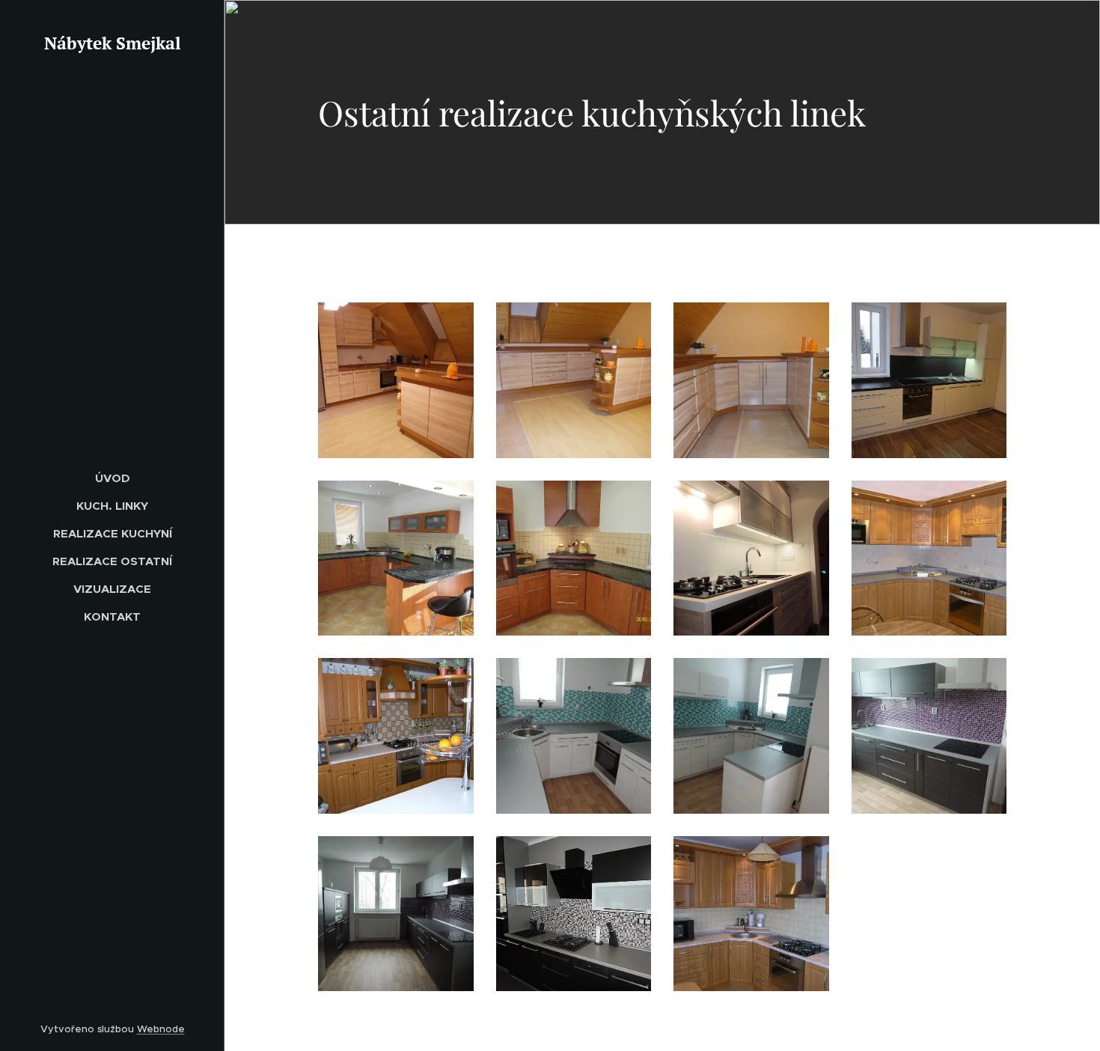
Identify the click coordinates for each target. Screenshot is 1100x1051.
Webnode (161, 1029)
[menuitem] (112, 478)
